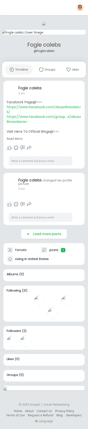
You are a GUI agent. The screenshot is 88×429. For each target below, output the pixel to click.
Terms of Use (15, 415)
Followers (14, 331)
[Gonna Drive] (53, 300)
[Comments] (22, 147)
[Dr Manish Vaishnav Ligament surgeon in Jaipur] (39, 313)
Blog (59, 415)
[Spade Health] (12, 341)
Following (14, 290)
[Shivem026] (66, 300)
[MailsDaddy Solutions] (25, 341)
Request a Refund (40, 415)
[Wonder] (16, 147)
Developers (74, 415)
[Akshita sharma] (39, 300)
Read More (14, 138)
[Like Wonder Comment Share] (19, 147)
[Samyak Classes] (12, 300)
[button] (80, 7)
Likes (10, 359)
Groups (12, 375)
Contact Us (44, 411)
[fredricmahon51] (53, 313)
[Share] (29, 147)
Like (9, 147)
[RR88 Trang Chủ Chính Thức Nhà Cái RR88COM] (12, 313)
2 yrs (21, 93)
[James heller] (25, 313)
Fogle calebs (44, 45)
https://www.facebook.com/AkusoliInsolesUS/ (44, 109)
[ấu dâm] (25, 300)
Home (18, 411)
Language (45, 421)
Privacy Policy (64, 411)
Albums (12, 274)
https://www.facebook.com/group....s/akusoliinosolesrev (44, 119)
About (29, 411)
